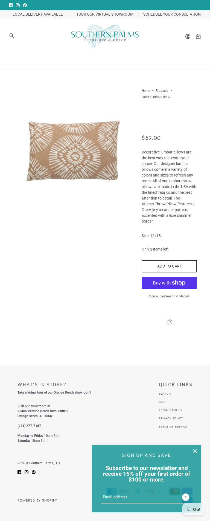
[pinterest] (25, 5)
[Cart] (198, 36)
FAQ (162, 402)
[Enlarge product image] (73, 149)
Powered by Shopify (37, 500)
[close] (195, 451)
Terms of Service (173, 427)
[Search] (12, 36)
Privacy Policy (171, 418)
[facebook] (11, 5)
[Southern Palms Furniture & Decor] (105, 36)
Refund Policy (171, 410)
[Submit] (185, 497)
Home (146, 91)
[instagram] (18, 5)
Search (165, 394)
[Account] (188, 36)
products (162, 91)
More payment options (169, 296)
